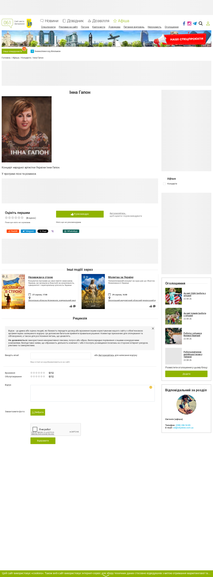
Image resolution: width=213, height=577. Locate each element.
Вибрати (39, 412)
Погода (85, 27)
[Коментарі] (74, 306)
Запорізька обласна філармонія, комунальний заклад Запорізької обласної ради (66, 300)
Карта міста (98, 27)
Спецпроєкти (48, 27)
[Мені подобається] (71, 306)
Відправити (43, 440)
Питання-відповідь (134, 27)
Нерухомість (154, 27)
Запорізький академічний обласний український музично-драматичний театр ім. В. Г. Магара (151, 300)
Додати (186, 374)
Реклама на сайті (68, 27)
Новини (51, 21)
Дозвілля (100, 21)
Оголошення (172, 27)
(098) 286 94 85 (183, 425)
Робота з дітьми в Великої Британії (193, 334)
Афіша (123, 21)
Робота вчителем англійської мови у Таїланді (193, 354)
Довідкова (114, 27)
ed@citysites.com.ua (183, 427)
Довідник (75, 21)
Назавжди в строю (40, 277)
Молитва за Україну (120, 277)
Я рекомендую (81, 214)
